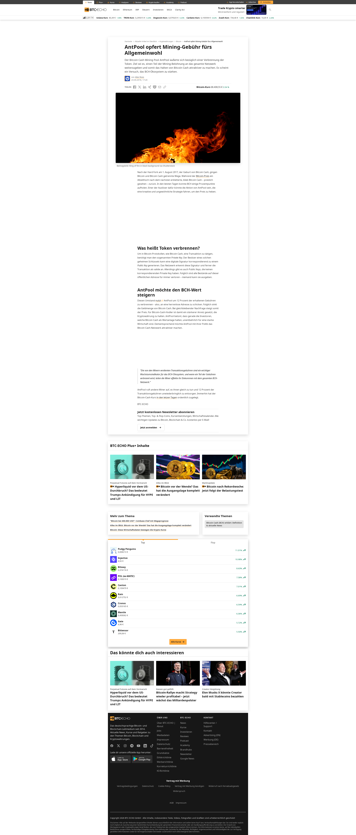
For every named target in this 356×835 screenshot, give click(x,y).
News (183, 722)
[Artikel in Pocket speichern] (154, 87)
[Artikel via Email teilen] (159, 87)
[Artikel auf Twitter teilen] (139, 87)
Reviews (184, 736)
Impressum (163, 739)
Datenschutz (163, 744)
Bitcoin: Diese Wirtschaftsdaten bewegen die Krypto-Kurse (138, 529)
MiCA (169, 9)
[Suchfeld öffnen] (270, 10)
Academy (185, 745)
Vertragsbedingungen (127, 786)
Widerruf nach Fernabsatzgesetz (224, 786)
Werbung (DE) (211, 739)
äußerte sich (177, 60)
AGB (172, 802)
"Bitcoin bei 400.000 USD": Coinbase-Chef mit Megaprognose (139, 521)
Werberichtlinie (165, 761)
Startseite (128, 41)
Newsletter (186, 754)
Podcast (184, 740)
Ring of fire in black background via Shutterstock (152, 165)
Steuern (146, 9)
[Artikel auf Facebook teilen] (134, 87)
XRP (137, 9)
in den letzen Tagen (167, 397)
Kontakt (208, 730)
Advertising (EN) (212, 735)
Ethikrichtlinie (164, 757)
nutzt (158, 300)
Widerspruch (179, 791)
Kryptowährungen (166, 41)
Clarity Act (180, 9)
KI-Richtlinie (163, 770)
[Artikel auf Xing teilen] (149, 87)
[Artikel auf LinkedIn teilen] (144, 87)
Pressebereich (211, 744)
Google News (187, 758)
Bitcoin (116, 9)
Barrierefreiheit (165, 748)
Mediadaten (163, 735)
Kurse (183, 727)
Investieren (158, 9)
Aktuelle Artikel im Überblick (146, 41)
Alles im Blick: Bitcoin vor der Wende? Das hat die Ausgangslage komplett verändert (150, 525)
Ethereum (127, 9)
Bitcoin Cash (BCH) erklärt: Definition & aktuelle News (224, 524)
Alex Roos (139, 77)
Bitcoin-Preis (202, 176)
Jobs (159, 730)
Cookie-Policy (164, 786)
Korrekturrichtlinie (166, 766)
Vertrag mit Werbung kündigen (189, 786)
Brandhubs (186, 749)
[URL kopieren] (164, 87)
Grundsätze (163, 753)
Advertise (252, 2)
